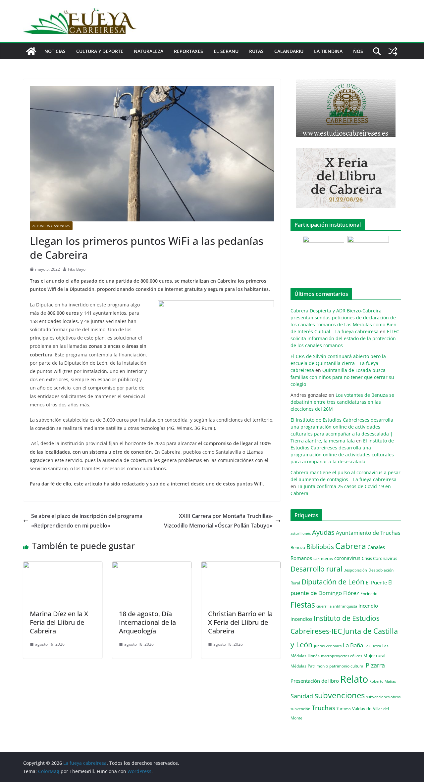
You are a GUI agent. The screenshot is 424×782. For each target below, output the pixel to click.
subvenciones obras (383, 696)
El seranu (226, 51)
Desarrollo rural (316, 569)
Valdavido (362, 709)
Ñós (358, 51)
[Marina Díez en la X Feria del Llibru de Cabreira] (62, 566)
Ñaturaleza (148, 51)
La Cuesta (372, 645)
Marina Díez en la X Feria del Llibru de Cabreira (59, 622)
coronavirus (347, 558)
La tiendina (328, 51)
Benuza (298, 547)
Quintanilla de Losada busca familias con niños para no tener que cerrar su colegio (342, 377)
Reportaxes (188, 51)
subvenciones (339, 695)
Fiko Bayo (76, 269)
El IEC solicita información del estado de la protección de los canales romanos (345, 338)
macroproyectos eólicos (341, 655)
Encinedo (368, 593)
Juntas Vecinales (328, 645)
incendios (301, 619)
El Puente (376, 582)
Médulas (298, 666)
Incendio (368, 605)
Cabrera (350, 545)
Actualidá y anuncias (51, 225)
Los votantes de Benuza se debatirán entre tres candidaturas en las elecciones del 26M (342, 402)
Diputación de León (332, 581)
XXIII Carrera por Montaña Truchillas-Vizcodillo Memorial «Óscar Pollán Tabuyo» (218, 520)
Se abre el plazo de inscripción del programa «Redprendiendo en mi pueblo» (86, 520)
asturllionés (301, 533)
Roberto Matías (382, 681)
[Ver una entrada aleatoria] (393, 51)
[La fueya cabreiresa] (31, 51)
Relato (354, 679)
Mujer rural (374, 656)
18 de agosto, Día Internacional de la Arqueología (147, 622)
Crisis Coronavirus (379, 558)
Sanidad (302, 696)
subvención (300, 709)
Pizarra (375, 665)
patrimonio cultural (346, 665)
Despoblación (355, 570)
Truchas (323, 708)
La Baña (353, 645)
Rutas (256, 51)
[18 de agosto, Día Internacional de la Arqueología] (151, 566)
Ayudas (323, 532)
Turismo (344, 708)
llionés (314, 656)
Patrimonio (318, 665)
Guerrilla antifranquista (336, 606)
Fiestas (303, 604)
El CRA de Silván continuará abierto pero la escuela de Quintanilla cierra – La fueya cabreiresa (338, 363)
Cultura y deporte (99, 51)
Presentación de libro (315, 680)
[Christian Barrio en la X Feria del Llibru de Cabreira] (241, 566)
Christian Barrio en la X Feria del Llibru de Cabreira (240, 622)
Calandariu (288, 51)
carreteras (323, 558)
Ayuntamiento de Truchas (368, 532)
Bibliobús (320, 546)
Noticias (55, 51)
